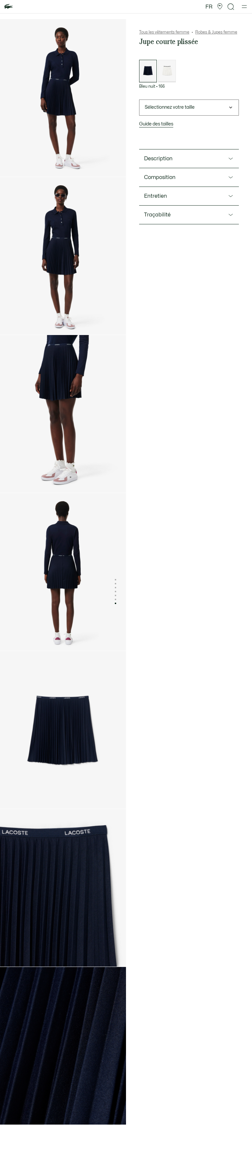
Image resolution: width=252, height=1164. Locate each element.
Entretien (155, 196)
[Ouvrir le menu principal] (244, 6)
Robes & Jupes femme (216, 32)
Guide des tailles (156, 124)
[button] (219, 6)
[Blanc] (167, 71)
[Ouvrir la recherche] (231, 7)
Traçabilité (157, 214)
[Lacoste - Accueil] (8, 7)
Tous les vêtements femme (164, 32)
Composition (160, 177)
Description (158, 158)
